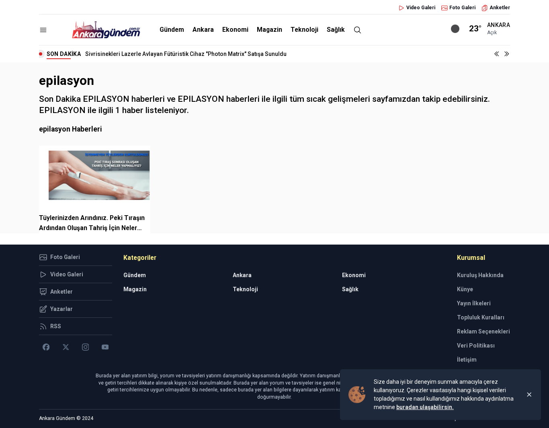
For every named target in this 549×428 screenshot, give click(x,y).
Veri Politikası (476, 345)
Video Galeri (420, 7)
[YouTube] (105, 347)
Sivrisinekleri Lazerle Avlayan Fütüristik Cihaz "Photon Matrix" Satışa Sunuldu (186, 54)
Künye (465, 289)
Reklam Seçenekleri (483, 331)
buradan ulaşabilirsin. (425, 407)
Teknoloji (304, 29)
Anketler (500, 7)
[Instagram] (85, 347)
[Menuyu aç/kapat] (43, 30)
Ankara (203, 29)
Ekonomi (235, 29)
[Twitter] (66, 347)
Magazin (269, 29)
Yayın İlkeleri (474, 303)
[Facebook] (46, 347)
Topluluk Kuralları (480, 317)
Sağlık (336, 29)
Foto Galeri (462, 7)
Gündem (172, 29)
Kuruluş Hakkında (480, 275)
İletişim (467, 359)
